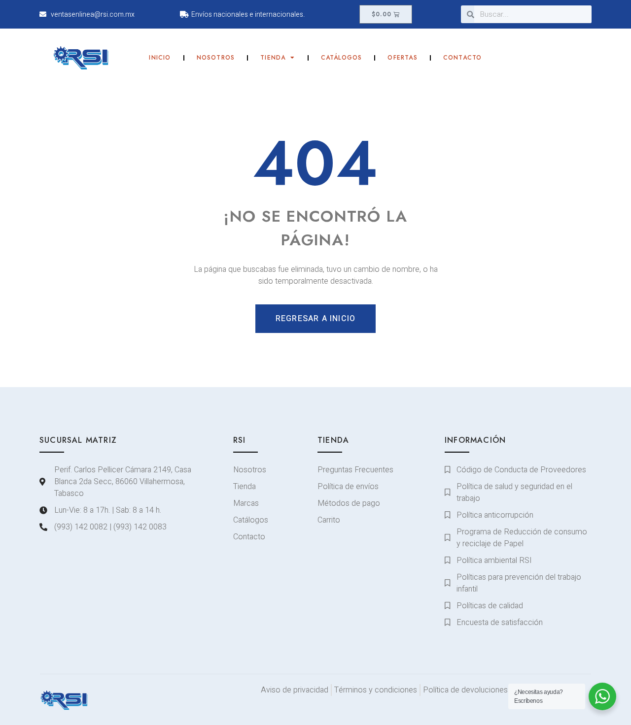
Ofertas (402, 57)
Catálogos (341, 57)
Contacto (462, 57)
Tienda (272, 57)
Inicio (160, 57)
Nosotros (216, 57)
